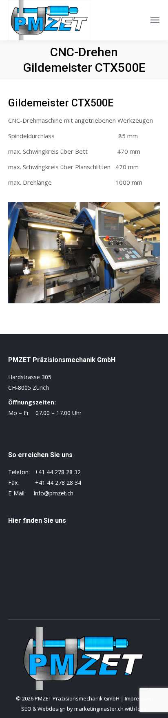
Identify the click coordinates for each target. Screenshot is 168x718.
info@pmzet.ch (53, 493)
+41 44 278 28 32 (58, 472)
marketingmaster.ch (99, 708)
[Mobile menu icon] (155, 20)
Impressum (139, 698)
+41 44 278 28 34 (58, 482)
